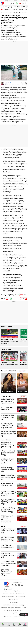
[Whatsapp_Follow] (11, 299)
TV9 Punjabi (18, 608)
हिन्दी (6, 1)
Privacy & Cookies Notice (8, 597)
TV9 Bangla (4, 608)
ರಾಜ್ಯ (10, 7)
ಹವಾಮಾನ (21, 9)
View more (23, 397)
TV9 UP (14, 610)
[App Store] (18, 591)
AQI (13, 4)
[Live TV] (19, 4)
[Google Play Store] (8, 590)
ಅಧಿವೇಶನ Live (7, 9)
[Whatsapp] (16, 3)
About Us (12, 594)
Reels (3, 526)
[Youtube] (7, 299)
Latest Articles (6, 396)
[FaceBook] (12, 585)
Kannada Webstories (8, 371)
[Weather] (11, 4)
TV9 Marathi (15, 605)
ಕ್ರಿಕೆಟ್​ (18, 7)
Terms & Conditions (20, 597)
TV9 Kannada (4, 13)
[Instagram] (19, 585)
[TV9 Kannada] (2, 3)
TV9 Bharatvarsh (7, 605)
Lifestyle (10, 13)
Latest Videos (6, 440)
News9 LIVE (20, 610)
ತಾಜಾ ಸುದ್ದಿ (5, 7)
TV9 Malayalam (8, 610)
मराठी (15, 1)
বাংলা (24, 1)
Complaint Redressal (13, 599)
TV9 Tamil (24, 608)
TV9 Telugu (21, 605)
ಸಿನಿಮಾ (14, 7)
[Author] (2, 83)
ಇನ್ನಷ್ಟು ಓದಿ (22, 371)
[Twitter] (16, 585)
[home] (1, 6)
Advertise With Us (19, 594)
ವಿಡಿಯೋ (15, 9)
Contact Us (6, 594)
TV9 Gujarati (11, 608)
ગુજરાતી (20, 1)
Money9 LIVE (13, 613)
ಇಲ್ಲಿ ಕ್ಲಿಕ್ (20, 295)
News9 (2, 1)
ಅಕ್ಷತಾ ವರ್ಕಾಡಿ (8, 83)
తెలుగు (10, 1)
